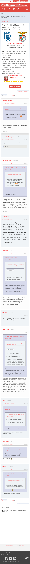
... (9, 95)
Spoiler (7, 146)
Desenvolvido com (11, 545)
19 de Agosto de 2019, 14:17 (8, 163)
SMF (17, 545)
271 (11, 95)
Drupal (22, 545)
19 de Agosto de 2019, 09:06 (8, 103)
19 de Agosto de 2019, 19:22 (8, 403)
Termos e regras (12, 552)
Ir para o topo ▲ (20, 552)
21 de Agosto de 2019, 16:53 (8, 444)
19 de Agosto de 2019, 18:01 (8, 253)
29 (27, 558)
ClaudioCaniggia (8, 137)
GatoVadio (5, 217)
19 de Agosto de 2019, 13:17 (8, 139)
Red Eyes (5, 441)
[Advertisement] (15, 528)
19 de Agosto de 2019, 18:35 (8, 331)
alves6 (4, 312)
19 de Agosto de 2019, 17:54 (8, 219)
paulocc (5, 250)
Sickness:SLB (6, 160)
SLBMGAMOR (7, 100)
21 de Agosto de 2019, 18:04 (8, 469)
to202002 (5, 329)
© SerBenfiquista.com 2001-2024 (11, 561)
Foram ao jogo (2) (15, 86)
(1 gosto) (5, 131)
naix (3, 400)
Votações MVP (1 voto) (15, 75)
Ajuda (7, 552)
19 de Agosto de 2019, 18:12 (8, 315)
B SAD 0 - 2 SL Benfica (15, 43)
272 (13, 95)
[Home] (14, 5)
